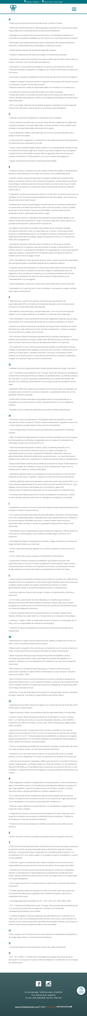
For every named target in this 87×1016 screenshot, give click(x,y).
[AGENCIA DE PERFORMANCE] (64, 1007)
